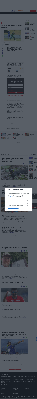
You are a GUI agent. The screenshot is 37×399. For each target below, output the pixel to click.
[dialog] (18, 199)
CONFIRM (13, 208)
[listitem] (18, 199)
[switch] (27, 200)
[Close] (31, 189)
